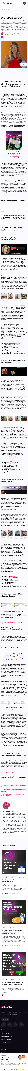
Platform (3, 1049)
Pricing (3, 1052)
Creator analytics (6, 1039)
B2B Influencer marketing (8, 1036)
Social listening (5, 1042)
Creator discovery (6, 1033)
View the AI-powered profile (9, 773)
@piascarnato (14, 461)
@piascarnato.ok (15, 343)
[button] (24, 3)
